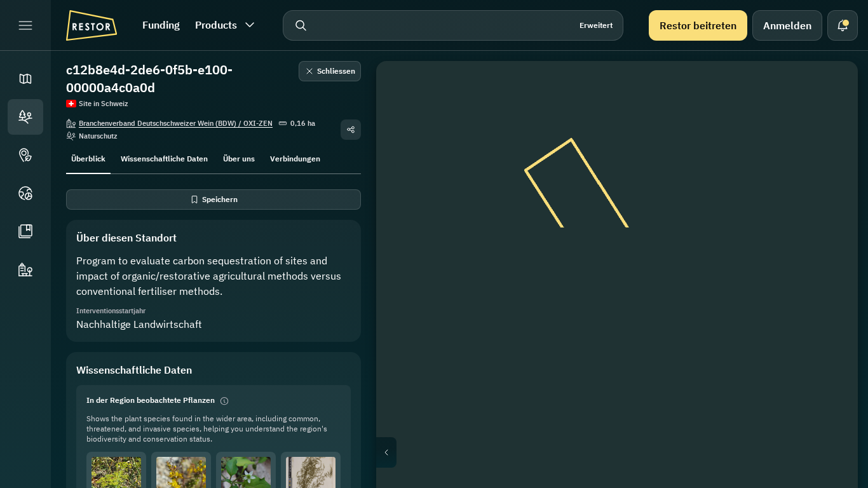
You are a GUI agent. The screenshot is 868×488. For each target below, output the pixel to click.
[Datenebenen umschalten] (830, 119)
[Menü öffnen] (25, 25)
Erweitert (596, 25)
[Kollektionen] (25, 231)
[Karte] (25, 79)
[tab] (88, 157)
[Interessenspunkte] (25, 155)
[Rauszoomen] (830, 267)
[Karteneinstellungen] (830, 150)
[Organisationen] (25, 269)
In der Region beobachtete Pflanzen (150, 400)
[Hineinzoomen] (830, 241)
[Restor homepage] (91, 25)
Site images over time (627, 452)
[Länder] (25, 193)
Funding (161, 24)
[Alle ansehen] (830, 180)
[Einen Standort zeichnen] (830, 89)
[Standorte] (25, 117)
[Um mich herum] (830, 211)
